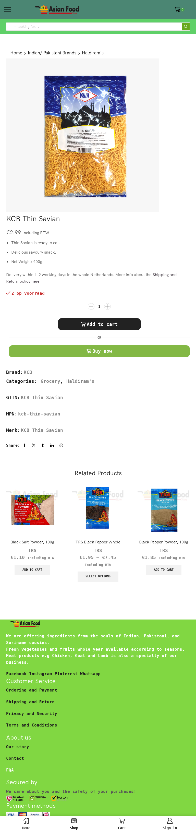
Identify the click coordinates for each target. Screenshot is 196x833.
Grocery (50, 381)
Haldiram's (93, 52)
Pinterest (67, 673)
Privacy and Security (31, 713)
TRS (32, 550)
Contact (15, 758)
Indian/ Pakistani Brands (52, 52)
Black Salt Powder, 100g (32, 541)
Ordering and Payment (31, 690)
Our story (17, 746)
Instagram (42, 673)
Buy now (102, 351)
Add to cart (102, 324)
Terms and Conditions (31, 725)
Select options (98, 576)
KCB (28, 372)
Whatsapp (90, 673)
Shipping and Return (30, 701)
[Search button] (186, 26)
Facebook (17, 673)
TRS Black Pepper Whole (98, 541)
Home (16, 52)
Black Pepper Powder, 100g (163, 541)
